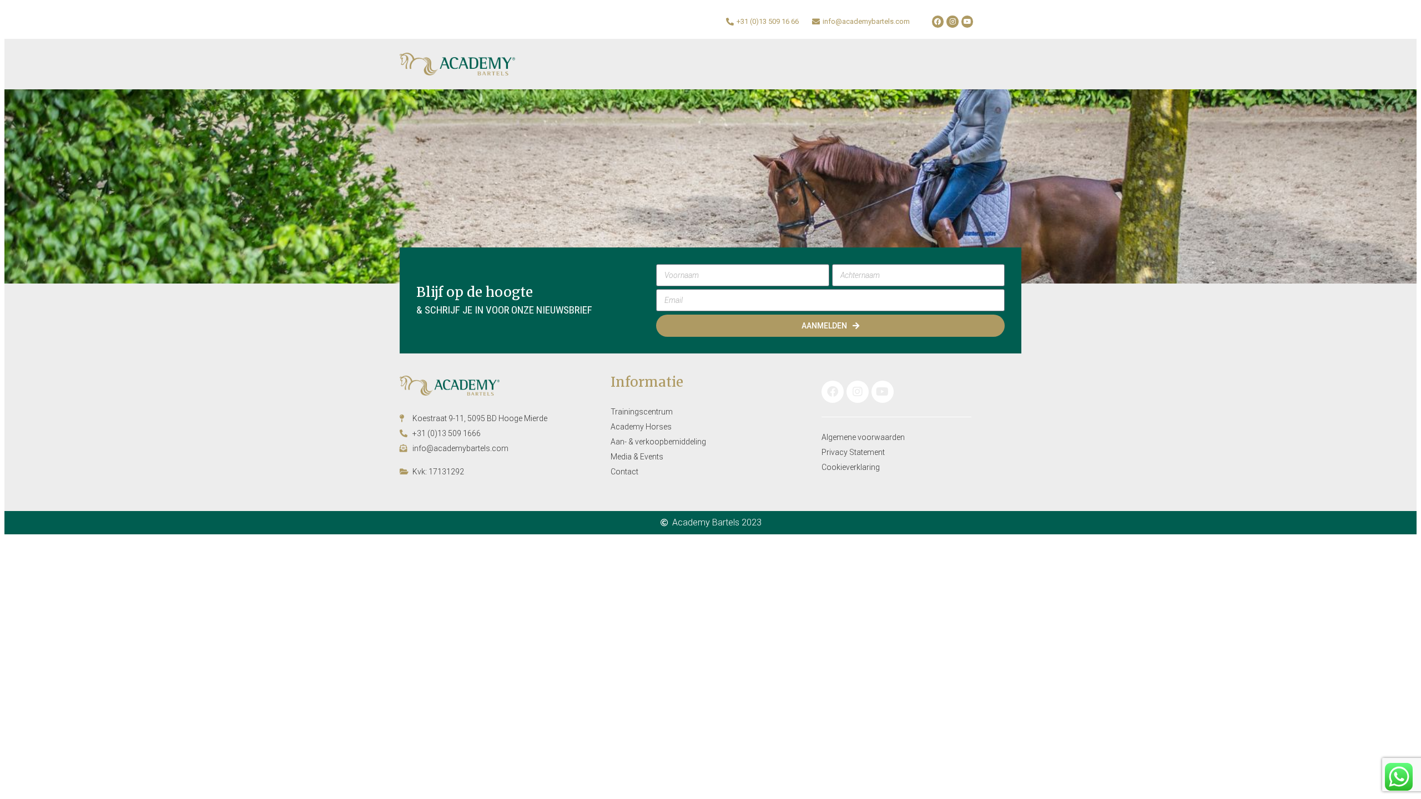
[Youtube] (967, 22)
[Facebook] (938, 22)
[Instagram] (952, 22)
